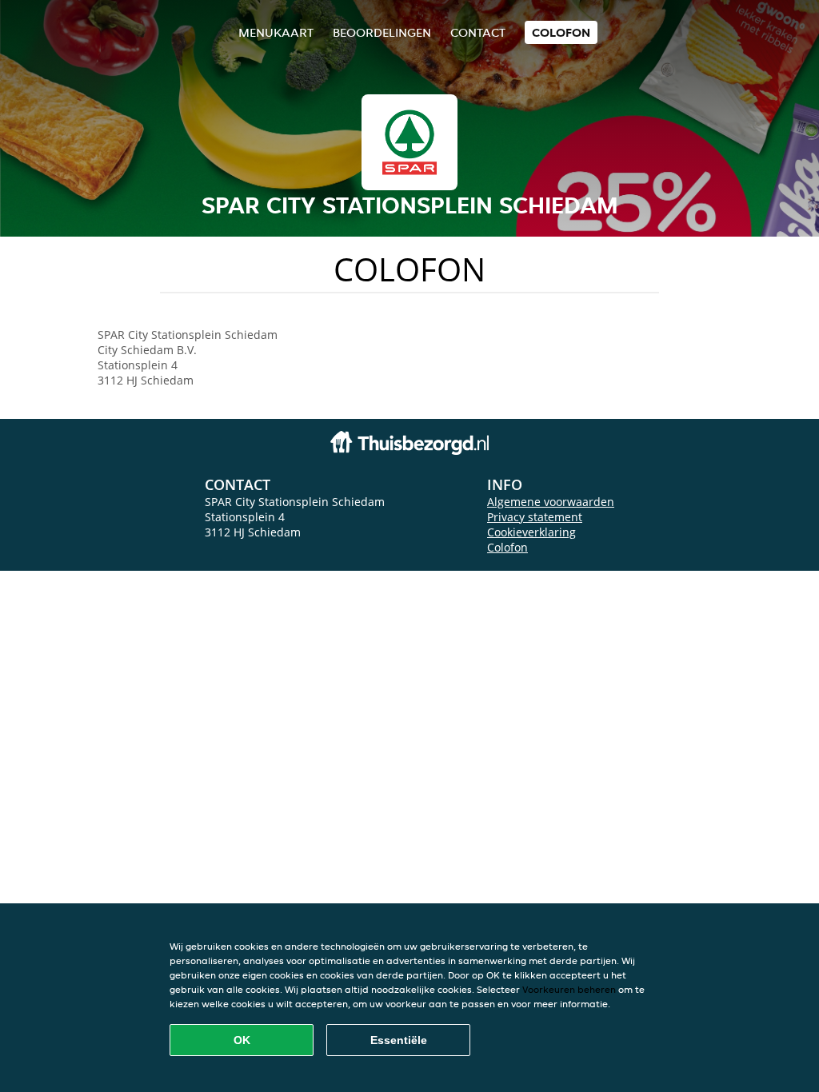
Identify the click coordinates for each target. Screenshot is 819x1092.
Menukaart (276, 32)
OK (242, 1040)
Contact (477, 32)
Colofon (507, 547)
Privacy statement (534, 516)
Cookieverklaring (531, 532)
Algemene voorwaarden (550, 501)
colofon (561, 32)
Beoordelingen (382, 32)
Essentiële (398, 1040)
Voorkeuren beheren (569, 989)
